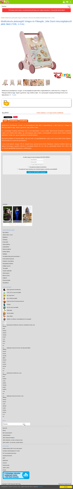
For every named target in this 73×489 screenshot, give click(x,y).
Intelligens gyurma (7, 265)
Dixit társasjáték (10, 313)
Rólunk (4, 430)
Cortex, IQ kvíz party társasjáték (14, 292)
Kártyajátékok (6, 282)
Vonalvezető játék (6, 280)
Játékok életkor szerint (8, 234)
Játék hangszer (6, 273)
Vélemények (23, 120)
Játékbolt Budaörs (7, 435)
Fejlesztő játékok (6, 244)
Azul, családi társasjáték (12, 298)
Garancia (5, 462)
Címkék (4, 470)
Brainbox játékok (6, 251)
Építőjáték (5, 254)
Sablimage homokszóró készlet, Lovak (15, 396)
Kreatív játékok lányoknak (8, 258)
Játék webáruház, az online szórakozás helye (13, 440)
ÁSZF (4, 458)
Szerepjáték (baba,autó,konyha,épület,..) (11, 256)
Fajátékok (5, 277)
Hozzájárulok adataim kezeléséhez (37, 167)
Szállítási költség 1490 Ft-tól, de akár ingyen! (12, 448)
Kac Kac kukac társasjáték (12, 307)
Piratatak (9, 304)
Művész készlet (6, 275)
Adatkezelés (5, 460)
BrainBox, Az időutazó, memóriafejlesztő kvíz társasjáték (19, 319)
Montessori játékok (7, 249)
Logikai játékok (6, 246)
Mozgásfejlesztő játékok (8, 263)
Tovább (14, 95)
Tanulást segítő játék (7, 270)
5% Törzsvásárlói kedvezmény (9, 453)
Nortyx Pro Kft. (67, 484)
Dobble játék (9, 310)
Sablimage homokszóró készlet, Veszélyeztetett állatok (18, 347)
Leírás (5, 120)
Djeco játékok (6, 232)
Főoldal (3, 17)
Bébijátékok (5, 237)
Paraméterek (14, 120)
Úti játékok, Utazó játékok (8, 261)
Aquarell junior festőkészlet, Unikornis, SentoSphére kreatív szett (21, 324)
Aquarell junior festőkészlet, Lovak (14, 373)
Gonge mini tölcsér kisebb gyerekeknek (15, 301)
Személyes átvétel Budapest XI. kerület (11, 450)
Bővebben (40, 486)
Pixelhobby (5, 204)
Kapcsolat (5, 428)
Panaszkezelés (6, 465)
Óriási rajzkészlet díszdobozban (14, 289)
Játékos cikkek (6, 467)
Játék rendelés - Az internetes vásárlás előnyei (13, 442)
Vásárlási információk (7, 455)
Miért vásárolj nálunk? (7, 432)
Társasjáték (5, 268)
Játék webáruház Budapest (9, 437)
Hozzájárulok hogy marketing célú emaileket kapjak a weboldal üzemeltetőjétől (38, 169)
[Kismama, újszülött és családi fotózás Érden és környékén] (17, 225)
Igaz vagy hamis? (10, 295)
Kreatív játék (5, 242)
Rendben (66, 487)
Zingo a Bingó (10, 316)
